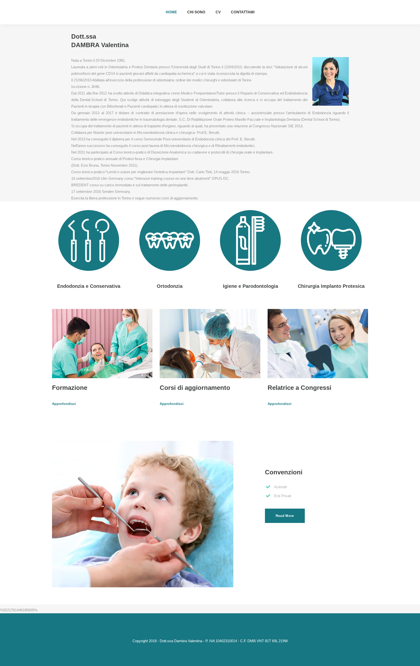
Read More (285, 516)
